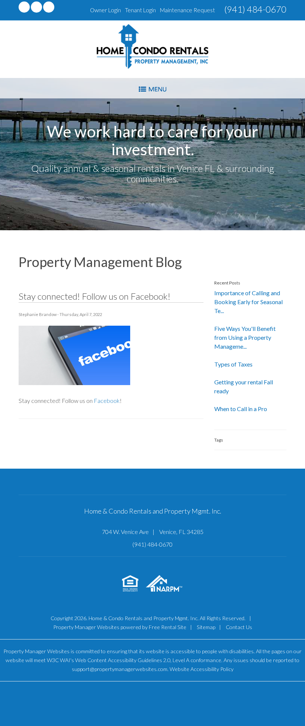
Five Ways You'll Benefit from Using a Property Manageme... (245, 337)
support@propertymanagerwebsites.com (119, 669)
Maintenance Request (187, 10)
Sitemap (206, 627)
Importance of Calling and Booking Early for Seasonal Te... (248, 301)
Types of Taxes (233, 364)
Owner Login (105, 10)
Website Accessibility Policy (202, 669)
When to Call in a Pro (240, 408)
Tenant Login (140, 10)
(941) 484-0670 (255, 9)
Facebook (107, 400)
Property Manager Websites (86, 627)
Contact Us (239, 627)
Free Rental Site (167, 627)
